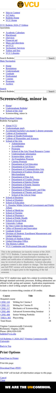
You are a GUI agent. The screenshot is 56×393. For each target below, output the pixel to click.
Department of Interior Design (25, 182)
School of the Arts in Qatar (23, 195)
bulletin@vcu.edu (8, 334)
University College (14, 223)
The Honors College (15, 244)
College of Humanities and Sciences (22, 138)
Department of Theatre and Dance (26, 192)
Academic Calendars (15, 32)
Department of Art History (23, 166)
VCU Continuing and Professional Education (26, 246)
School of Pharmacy (15, 215)
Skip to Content (13, 12)
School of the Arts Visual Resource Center (30, 151)
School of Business (14, 197)
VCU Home (11, 20)
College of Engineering (16, 133)
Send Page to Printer (9, 358)
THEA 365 (5, 318)
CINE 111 (5, 305)
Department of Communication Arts (27, 169)
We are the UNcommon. (28, 387)
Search (3, 88)
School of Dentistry (14, 200)
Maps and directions (15, 43)
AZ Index (10, 15)
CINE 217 (5, 308)
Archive (9, 84)
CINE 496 (5, 311)
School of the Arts (14, 111)
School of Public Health (16, 218)
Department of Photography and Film (28, 190)
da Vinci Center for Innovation (19, 226)
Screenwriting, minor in (22, 156)
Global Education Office (17, 241)
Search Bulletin (7, 58)
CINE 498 (5, 314)
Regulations (11, 68)
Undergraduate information (23, 154)
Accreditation (17, 146)
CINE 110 (5, 302)
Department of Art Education (24, 164)
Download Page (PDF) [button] (10, 368)
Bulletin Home (12, 18)
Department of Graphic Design (25, 179)
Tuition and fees (13, 50)
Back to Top (5, 346)
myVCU (10, 45)
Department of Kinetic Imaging (25, 184)
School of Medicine (15, 210)
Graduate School (13, 231)
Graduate (10, 73)
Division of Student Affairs (18, 238)
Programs (10, 81)
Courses (9, 78)
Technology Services (15, 48)
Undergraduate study (15, 128)
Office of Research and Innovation (21, 228)
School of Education (15, 202)
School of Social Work (16, 220)
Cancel (3, 377)
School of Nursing (14, 213)
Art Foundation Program (22, 159)
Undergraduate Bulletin (16, 108)
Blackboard (11, 35)
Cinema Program (19, 161)
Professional (11, 76)
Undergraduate (12, 71)
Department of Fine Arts (22, 177)
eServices (10, 38)
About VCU (11, 125)
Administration (18, 143)
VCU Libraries (12, 53)
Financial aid (11, 40)
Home (8, 66)
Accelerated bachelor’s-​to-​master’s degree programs (29, 131)
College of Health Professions (19, 136)
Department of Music (21, 187)
